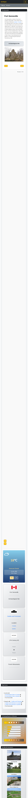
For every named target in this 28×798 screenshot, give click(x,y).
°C (11, 577)
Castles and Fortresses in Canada (13, 703)
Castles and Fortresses (14, 616)
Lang (4, 5)
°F (16, 577)
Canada (19, 22)
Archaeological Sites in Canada (12, 694)
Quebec (15, 22)
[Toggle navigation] (25, 2)
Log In (8, 5)
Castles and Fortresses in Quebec (13, 704)
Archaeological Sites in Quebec (12, 696)
